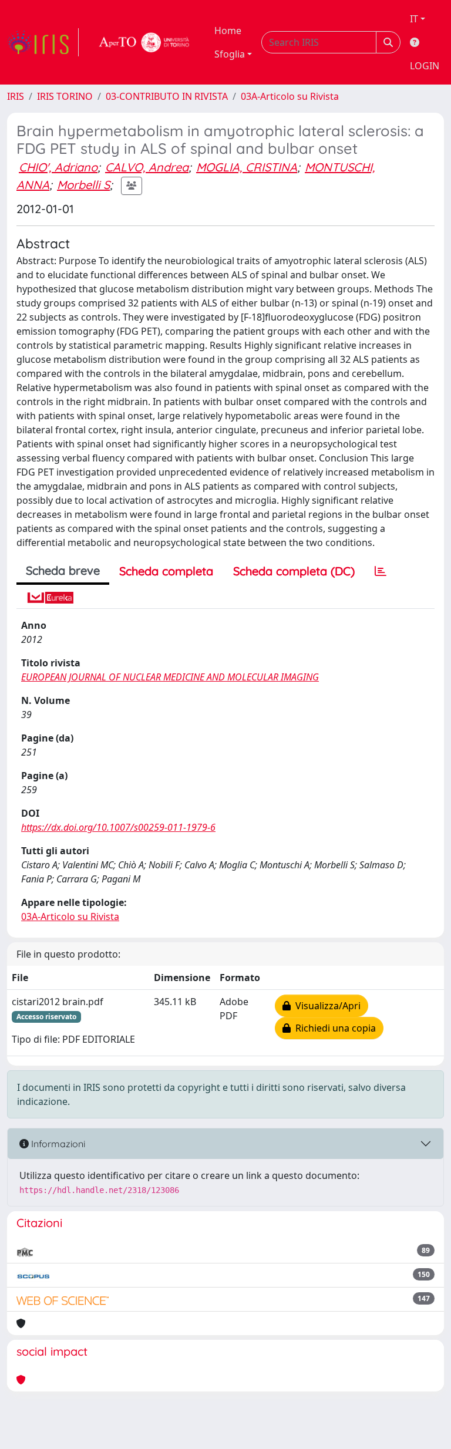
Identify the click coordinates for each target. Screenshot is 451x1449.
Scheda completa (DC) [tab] (294, 571)
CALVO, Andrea (147, 167)
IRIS (15, 96)
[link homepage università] (144, 42)
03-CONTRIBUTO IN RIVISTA (167, 96)
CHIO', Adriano (58, 167)
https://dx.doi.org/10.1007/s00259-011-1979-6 (118, 827)
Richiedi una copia (333, 1028)
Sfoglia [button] (229, 54)
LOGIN (424, 65)
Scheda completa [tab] (166, 571)
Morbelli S (83, 184)
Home (227, 30)
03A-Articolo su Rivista (290, 96)
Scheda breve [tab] (63, 570)
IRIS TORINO (65, 96)
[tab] (380, 571)
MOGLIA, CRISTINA (246, 167)
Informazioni (57, 1144)
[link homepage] (43, 42)
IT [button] (414, 18)
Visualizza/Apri (326, 1005)
